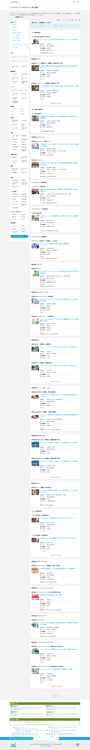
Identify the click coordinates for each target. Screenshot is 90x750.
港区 (24, 707)
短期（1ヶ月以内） (15, 78)
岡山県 (19, 734)
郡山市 (69, 713)
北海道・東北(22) (16, 32)
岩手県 (70, 730)
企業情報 (31, 744)
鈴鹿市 (74, 707)
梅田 (54, 727)
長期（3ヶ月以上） (15, 82)
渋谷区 (27, 707)
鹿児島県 (71, 734)
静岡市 (55, 707)
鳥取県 (23, 734)
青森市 (72, 713)
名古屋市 (47, 707)
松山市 (58, 713)
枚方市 (12, 715)
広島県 (16, 734)
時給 (72, 19)
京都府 (72, 727)
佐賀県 (59, 734)
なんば (59, 727)
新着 (69, 19)
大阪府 (52, 727)
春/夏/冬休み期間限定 (25, 82)
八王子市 (19, 727)
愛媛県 (16, 736)
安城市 (50, 709)
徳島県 (38, 734)
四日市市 (70, 707)
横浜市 (12, 707)
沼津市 (62, 707)
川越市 (19, 730)
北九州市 (47, 715)
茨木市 (34, 713)
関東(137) (14, 25)
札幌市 (47, 713)
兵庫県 (63, 727)
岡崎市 (23, 733)
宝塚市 (37, 713)
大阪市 (12, 713)
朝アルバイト (63, 25)
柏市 (34, 730)
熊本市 (51, 715)
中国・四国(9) (15, 37)
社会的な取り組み (42, 744)
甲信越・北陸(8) (16, 40)
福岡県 (52, 734)
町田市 (23, 727)
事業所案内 (36, 744)
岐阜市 (66, 707)
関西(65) (14, 27)
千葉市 (31, 707)
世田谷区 (39, 707)
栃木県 (37, 730)
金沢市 (61, 733)
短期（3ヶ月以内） (25, 78)
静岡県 (26, 733)
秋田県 (76, 730)
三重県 (35, 733)
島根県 (26, 734)
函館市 (76, 713)
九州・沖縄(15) (16, 35)
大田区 (12, 709)
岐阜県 (32, 733)
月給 (79, 19)
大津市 (41, 713)
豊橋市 (47, 709)
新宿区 (15, 707)
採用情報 (47, 744)
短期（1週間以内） (25, 75)
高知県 (22, 736)
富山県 (55, 733)
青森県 (67, 730)
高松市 (34, 734)
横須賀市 (16, 709)
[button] (79, 25)
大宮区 (25, 730)
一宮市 (54, 709)
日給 (76, 19)
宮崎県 (75, 734)
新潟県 (52, 733)
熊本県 (65, 734)
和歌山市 (23, 713)
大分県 (68, 734)
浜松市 (51, 707)
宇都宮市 (39, 730)
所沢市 (22, 730)
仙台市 (50, 713)
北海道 (52, 730)
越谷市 (20, 709)
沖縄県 (52, 736)
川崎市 (34, 707)
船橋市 (31, 730)
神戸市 (19, 713)
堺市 (27, 713)
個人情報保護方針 (59, 744)
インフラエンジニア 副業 (37, 25)
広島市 (61, 713)
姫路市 (30, 713)
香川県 (32, 734)
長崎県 (62, 734)
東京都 (16, 727)
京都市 (15, 713)
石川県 (58, 733)
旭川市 (65, 713)
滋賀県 (75, 727)
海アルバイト (71, 25)
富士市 (59, 707)
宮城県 (61, 730)
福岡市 (54, 713)
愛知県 (16, 733)
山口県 (29, 734)
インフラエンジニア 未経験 (51, 25)
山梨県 (67, 733)
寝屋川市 (16, 715)
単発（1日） (14, 74)
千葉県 (28, 730)
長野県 (70, 733)
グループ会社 (52, 744)
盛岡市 (73, 730)
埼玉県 (16, 730)
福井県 (64, 733)
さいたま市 (20, 707)
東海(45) (14, 30)
